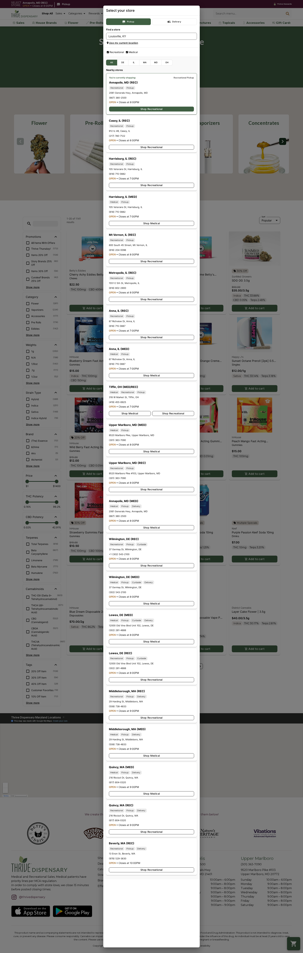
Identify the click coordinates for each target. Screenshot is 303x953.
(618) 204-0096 (117, 250)
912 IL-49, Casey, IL (119, 131)
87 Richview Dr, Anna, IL (122, 321)
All (111, 62)
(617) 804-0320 (117, 782)
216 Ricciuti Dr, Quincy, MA (123, 777)
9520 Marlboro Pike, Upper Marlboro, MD (131, 435)
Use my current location (123, 42)
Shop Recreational (151, 108)
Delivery (176, 21)
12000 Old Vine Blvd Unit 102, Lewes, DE (131, 625)
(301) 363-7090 (117, 440)
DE (122, 62)
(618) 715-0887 (117, 326)
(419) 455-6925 (117, 402)
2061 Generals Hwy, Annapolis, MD (128, 92)
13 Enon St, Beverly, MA (122, 853)
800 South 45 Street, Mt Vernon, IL (128, 245)
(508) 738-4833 (117, 706)
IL (134, 62)
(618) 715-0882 (117, 173)
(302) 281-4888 (117, 630)
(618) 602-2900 (117, 288)
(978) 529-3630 (117, 858)
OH (167, 62)
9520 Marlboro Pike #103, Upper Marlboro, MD (134, 473)
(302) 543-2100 (117, 592)
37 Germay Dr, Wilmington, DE (125, 549)
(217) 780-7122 (117, 135)
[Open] (194, 36)
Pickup (130, 21)
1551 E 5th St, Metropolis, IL (124, 283)
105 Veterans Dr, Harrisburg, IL (125, 169)
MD (156, 62)
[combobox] (148, 36)
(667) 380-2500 (117, 97)
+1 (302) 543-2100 (119, 554)
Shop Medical (151, 223)
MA (145, 62)
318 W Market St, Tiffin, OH (124, 397)
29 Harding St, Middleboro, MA (126, 701)
